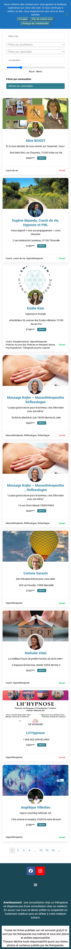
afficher (42, 158)
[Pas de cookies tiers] (66, 14)
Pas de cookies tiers (42, 19)
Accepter (23, 19)
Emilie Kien (35, 308)
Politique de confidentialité (35, 23)
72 (40, 850)
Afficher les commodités (20, 86)
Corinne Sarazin (35, 573)
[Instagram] (40, 871)
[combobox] (35, 44)
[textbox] (35, 44)
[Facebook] (31, 871)
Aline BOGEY (35, 141)
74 (52, 850)
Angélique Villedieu (35, 807)
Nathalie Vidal (35, 653)
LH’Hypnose (35, 733)
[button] (35, 885)
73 (46, 850)
